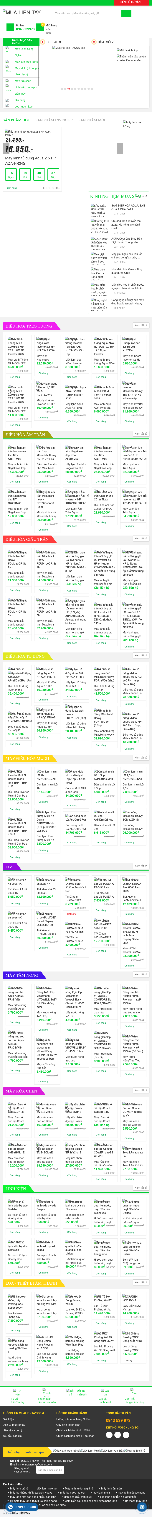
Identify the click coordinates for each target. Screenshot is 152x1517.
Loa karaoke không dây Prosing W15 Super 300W (15, 1315)
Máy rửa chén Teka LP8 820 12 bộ (133, 1163)
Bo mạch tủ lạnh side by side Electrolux (75, 1216)
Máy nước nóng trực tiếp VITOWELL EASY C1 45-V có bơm (75, 1058)
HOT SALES (54, 42)
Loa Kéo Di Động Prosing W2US (75, 1311)
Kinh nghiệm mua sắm (115, 196)
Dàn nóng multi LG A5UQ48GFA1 (75, 827)
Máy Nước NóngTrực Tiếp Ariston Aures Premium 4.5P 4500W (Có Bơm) (133, 1058)
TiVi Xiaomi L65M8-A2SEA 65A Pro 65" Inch (104, 935)
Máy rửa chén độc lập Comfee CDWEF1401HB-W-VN (133, 1122)
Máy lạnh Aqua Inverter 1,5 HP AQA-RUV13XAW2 (45, 402)
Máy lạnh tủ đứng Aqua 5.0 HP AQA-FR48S (75, 684)
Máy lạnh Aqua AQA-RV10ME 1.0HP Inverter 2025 (103, 405)
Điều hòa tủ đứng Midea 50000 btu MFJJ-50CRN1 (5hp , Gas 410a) (133, 691)
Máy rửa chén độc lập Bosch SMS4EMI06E (45, 1119)
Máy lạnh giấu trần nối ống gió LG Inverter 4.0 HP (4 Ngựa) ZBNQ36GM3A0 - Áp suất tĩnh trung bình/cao (104, 582)
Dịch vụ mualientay (14, 1424)
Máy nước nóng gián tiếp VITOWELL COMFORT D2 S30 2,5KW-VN (103, 1055)
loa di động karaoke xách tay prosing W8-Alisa (47, 1311)
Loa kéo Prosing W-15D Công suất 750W (104, 1348)
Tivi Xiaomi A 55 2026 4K (17, 924)
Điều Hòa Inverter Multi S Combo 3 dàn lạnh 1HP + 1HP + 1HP (18, 793)
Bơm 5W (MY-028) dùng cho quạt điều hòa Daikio (131, 1261)
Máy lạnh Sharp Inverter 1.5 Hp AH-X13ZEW (132, 357)
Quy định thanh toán (68, 1424)
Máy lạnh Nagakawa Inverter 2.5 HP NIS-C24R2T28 (46, 357)
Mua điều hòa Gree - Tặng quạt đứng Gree (127, 271)
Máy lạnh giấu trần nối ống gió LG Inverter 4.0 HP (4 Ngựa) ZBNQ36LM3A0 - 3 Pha (104, 630)
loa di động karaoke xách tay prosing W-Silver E (18, 1359)
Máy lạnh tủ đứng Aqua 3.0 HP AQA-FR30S (47, 724)
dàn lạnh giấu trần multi (78, 1497)
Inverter (54, 120)
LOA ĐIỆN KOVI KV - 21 (132, 1307)
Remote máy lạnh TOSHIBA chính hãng (33, 1501)
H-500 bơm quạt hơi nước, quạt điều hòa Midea (75, 1260)
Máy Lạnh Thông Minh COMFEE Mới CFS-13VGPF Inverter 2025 (18, 361)
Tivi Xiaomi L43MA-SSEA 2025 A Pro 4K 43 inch (75, 898)
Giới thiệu (8, 1419)
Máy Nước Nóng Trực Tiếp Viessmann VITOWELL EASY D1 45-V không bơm (47, 1014)
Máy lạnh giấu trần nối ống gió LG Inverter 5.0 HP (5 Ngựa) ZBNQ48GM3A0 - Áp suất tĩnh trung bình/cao (75, 630)
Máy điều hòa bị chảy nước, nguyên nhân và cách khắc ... (128, 286)
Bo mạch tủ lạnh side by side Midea (46, 1257)
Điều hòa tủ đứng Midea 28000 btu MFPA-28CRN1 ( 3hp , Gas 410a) (133, 736)
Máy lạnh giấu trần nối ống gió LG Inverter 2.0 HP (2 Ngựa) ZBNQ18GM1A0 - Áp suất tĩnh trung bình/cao (133, 582)
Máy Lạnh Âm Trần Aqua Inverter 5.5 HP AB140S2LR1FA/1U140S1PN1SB (133, 510)
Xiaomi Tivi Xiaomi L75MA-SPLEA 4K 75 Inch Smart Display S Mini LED (132, 950)
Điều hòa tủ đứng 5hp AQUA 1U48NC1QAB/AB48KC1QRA (18, 728)
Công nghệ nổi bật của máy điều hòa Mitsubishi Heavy (127, 301)
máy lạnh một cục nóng (131, 1492)
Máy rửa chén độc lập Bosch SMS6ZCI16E (16, 1119)
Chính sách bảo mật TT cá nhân (75, 1436)
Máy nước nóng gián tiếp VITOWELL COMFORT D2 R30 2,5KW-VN (103, 1010)
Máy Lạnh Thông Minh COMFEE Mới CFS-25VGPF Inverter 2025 (18, 409)
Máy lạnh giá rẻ (19, 1488)
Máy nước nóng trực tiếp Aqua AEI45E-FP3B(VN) (17, 1006)
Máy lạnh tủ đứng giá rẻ (79, 1488)
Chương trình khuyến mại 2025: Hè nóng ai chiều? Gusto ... (126, 224)
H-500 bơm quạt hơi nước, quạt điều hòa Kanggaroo (103, 1261)
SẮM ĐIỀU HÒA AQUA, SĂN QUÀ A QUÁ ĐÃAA (128, 207)
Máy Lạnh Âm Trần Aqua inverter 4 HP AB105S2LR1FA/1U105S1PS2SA (76, 510)
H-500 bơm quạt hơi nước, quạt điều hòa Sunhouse (103, 1220)
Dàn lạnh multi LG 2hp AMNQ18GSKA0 (104, 827)
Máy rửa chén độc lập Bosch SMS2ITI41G (102, 1119)
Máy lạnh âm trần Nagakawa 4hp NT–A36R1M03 (104, 466)
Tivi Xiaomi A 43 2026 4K (17, 891)
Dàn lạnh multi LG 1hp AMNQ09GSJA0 (47, 786)
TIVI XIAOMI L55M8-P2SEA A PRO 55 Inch (104, 894)
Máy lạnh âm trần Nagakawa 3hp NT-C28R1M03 (18, 510)
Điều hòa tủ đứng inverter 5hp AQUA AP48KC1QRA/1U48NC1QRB (18, 687)
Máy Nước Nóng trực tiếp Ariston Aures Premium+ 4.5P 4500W (132, 1010)
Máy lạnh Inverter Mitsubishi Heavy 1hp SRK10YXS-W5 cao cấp (133, 405)
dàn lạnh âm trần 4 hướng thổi (118, 1497)
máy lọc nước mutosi (72, 1492)
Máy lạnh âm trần (111, 1488)
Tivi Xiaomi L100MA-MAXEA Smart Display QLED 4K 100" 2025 (46, 932)
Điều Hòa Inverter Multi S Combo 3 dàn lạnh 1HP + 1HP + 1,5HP (18, 841)
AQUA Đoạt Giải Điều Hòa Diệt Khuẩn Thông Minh (126, 240)
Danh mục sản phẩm (22, 42)
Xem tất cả (142, 196)
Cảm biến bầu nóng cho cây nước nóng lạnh (91, 1501)
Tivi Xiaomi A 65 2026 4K (46, 891)
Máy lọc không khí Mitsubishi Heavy (31, 1492)
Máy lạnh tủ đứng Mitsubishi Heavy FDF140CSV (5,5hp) (104, 732)
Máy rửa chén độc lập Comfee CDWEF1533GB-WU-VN (104, 1163)
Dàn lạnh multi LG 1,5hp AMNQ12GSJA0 (104, 786)
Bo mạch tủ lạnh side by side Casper (46, 1216)
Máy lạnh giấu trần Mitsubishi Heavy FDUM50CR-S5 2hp (17, 574)
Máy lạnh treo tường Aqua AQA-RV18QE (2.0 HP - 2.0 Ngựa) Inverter (104, 361)
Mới (91, 120)
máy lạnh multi (101, 1492)
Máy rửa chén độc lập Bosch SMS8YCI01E (73, 1159)
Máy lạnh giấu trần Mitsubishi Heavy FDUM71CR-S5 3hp (17, 622)
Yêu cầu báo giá (12, 1436)
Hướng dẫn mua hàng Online (73, 1419)
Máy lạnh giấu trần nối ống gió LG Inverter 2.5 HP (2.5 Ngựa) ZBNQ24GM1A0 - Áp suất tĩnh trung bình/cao (133, 634)
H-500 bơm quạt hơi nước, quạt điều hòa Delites (132, 1220)
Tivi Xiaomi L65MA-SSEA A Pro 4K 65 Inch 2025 (132, 898)
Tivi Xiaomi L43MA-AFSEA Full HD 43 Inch (74, 939)
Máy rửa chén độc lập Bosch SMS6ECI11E (73, 1119)
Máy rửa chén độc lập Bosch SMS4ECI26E (45, 1159)
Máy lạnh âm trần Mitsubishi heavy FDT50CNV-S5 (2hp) (47, 514)
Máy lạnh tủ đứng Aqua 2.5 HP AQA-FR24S (30, 160)
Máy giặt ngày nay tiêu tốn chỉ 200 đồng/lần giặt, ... (126, 255)
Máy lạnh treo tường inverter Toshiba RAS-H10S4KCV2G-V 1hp (74, 361)
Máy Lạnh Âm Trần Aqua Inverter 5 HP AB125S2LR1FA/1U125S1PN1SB (133, 466)
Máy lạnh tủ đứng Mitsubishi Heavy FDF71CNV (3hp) (75, 725)
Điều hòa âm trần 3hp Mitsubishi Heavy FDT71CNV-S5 (47, 466)
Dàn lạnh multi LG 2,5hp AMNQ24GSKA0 (133, 786)
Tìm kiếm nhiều (12, 1484)
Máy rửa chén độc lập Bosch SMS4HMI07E (16, 1159)
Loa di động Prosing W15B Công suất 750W (132, 1348)
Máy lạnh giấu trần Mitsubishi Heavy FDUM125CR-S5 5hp (47, 622)
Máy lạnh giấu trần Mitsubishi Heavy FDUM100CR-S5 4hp (47, 574)
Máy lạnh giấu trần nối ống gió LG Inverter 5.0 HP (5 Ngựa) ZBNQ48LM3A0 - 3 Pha (75, 578)
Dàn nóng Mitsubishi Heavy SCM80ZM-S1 (133, 827)
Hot (16, 120)
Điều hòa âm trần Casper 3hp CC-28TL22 (104, 506)
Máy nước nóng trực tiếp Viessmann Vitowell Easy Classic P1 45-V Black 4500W (74, 1014)
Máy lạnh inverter (47, 1488)
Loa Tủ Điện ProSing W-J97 (103, 1307)
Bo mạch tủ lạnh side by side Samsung (17, 1257)
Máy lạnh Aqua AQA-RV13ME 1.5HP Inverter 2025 (74, 405)
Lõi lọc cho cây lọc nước (51, 1505)
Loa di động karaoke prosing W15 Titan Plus (74, 1352)
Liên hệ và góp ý (12, 1430)
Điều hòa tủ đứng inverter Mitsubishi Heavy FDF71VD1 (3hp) (104, 687)
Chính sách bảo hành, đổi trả (73, 1430)
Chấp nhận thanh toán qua (25, 1452)
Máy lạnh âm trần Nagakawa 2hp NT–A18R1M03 (18, 466)
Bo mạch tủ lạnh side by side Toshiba (17, 1216)
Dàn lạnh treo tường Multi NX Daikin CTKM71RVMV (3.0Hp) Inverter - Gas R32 (47, 838)
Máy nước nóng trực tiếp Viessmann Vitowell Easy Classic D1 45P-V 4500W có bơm (47, 1066)
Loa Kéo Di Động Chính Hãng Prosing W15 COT (47, 1355)
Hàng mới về (106, 42)
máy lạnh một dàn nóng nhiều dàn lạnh (33, 1497)
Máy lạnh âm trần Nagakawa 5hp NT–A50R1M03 (75, 466)
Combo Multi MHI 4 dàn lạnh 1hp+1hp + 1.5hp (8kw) (75, 790)
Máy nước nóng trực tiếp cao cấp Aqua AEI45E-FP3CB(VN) (18, 1055)
